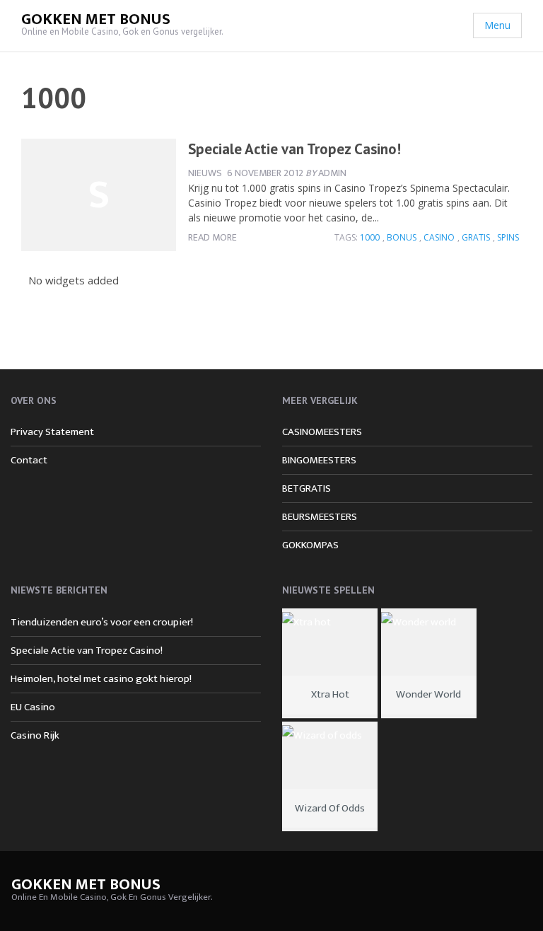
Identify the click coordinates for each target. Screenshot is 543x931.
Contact (29, 460)
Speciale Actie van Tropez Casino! (294, 148)
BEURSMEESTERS (319, 517)
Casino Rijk (35, 735)
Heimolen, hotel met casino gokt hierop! (101, 679)
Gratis (476, 237)
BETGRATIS (306, 488)
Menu (497, 25)
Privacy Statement (52, 432)
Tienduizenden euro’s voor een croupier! (102, 622)
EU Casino (33, 707)
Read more (212, 237)
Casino (439, 237)
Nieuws (205, 173)
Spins (508, 237)
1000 (370, 237)
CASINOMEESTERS (322, 432)
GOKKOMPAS (310, 545)
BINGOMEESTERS (319, 460)
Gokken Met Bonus (95, 19)
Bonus (401, 237)
